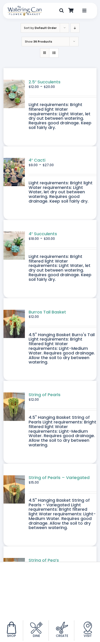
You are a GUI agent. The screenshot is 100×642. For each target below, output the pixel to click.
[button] (61, 10)
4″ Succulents (43, 234)
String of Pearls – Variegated (59, 477)
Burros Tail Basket (47, 312)
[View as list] (53, 52)
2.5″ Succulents (44, 82)
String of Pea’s (44, 560)
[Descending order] (75, 28)
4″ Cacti (37, 160)
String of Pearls (44, 395)
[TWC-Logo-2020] (25, 7)
